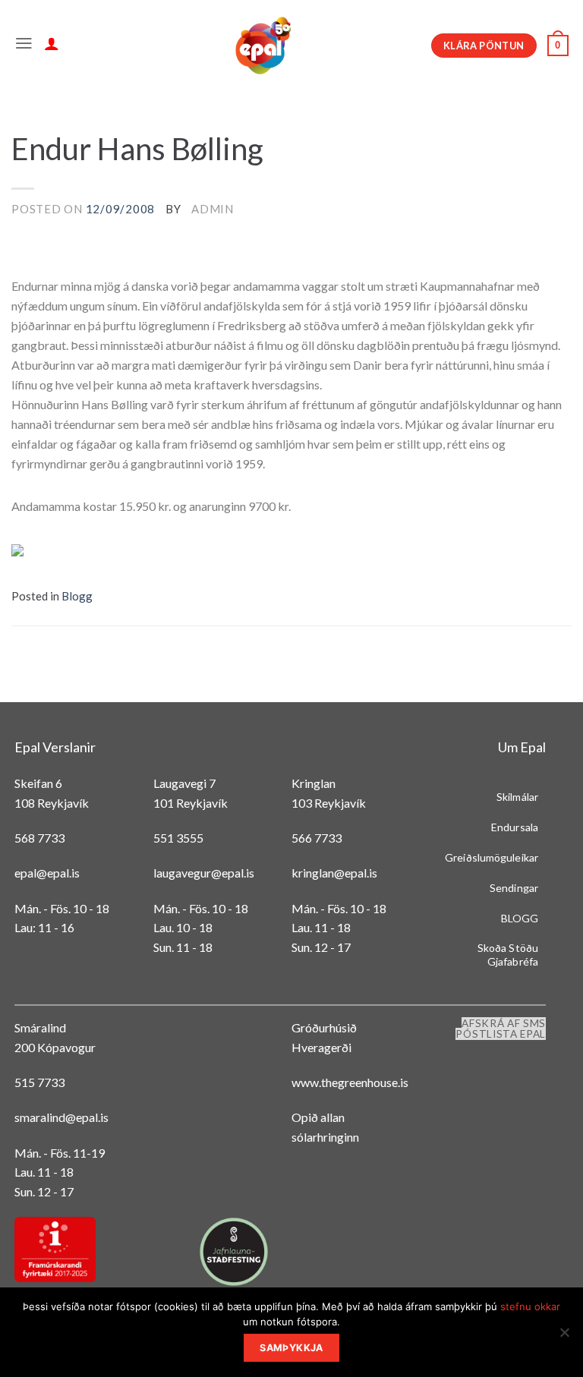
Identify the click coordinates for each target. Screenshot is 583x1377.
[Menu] (23, 45)
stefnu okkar (530, 1306)
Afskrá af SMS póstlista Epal (500, 1028)
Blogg (77, 596)
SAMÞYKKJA (291, 1347)
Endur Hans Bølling (137, 149)
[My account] (51, 45)
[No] (564, 1337)
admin (212, 209)
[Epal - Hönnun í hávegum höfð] (261, 45)
